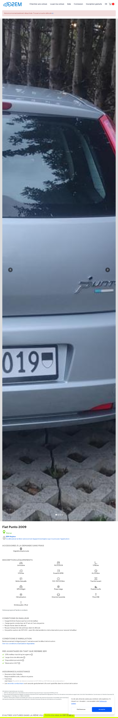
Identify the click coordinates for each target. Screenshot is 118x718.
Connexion (78, 4)
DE (106, 4)
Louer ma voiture (57, 4)
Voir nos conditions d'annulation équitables (18, 644)
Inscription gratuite (94, 4)
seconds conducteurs (15, 683)
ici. (53, 13)
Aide (69, 4)
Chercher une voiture (38, 4)
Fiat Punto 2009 (14, 527)
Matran (9, 533)
